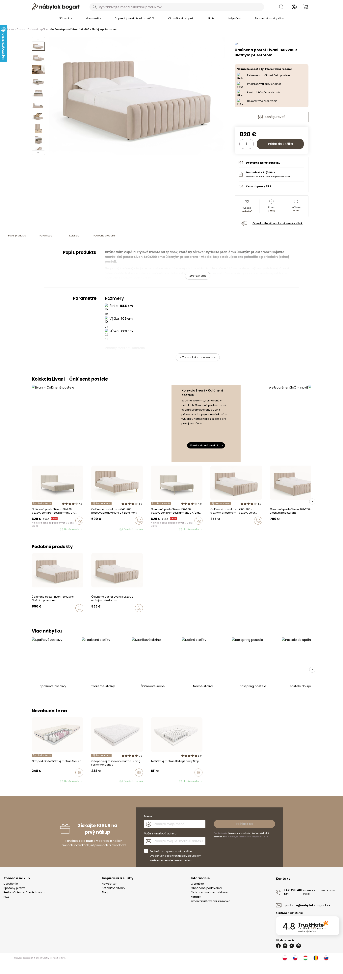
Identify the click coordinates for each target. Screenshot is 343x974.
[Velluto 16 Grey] (40, 529)
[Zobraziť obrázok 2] (38, 58)
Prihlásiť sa (244, 824)
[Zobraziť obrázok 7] (38, 116)
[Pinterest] (298, 945)
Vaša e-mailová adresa (160, 833)
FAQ (6, 897)
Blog (105, 892)
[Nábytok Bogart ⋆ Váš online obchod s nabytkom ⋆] (56, 7)
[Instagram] (285, 945)
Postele (21, 29)
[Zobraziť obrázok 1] (38, 46)
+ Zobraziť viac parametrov (198, 357)
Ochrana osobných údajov (209, 892)
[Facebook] (278, 945)
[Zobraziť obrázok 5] (38, 93)
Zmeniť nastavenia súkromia (210, 901)
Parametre (46, 235)
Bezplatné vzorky (113, 888)
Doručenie (11, 884)
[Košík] (305, 7)
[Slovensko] (326, 957)
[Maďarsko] (305, 957)
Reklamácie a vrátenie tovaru (24, 892)
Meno (148, 816)
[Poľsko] (284, 957)
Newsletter (109, 884)
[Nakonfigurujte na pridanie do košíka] (79, 608)
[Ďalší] (38, 152)
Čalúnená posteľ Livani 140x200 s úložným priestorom (83, 29)
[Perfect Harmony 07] (33, 529)
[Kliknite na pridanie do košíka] (79, 521)
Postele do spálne (38, 29)
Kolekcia (74, 235)
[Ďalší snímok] (312, 501)
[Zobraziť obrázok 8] (38, 128)
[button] (271, 174)
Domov (10, 29)
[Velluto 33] (44, 529)
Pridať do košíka (280, 144)
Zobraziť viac (197, 276)
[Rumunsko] (315, 957)
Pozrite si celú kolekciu (204, 445)
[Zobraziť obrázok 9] (38, 140)
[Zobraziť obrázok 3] (38, 69)
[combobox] (177, 7)
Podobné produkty (104, 235)
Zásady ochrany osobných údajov (242, 833)
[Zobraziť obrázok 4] (38, 81)
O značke (197, 884)
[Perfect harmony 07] (159, 529)
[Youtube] (291, 945)
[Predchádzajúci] (38, 39)
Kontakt (196, 897)
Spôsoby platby (14, 888)
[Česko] (295, 957)
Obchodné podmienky (206, 888)
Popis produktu (17, 235)
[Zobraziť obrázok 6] (38, 104)
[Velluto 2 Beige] (37, 529)
